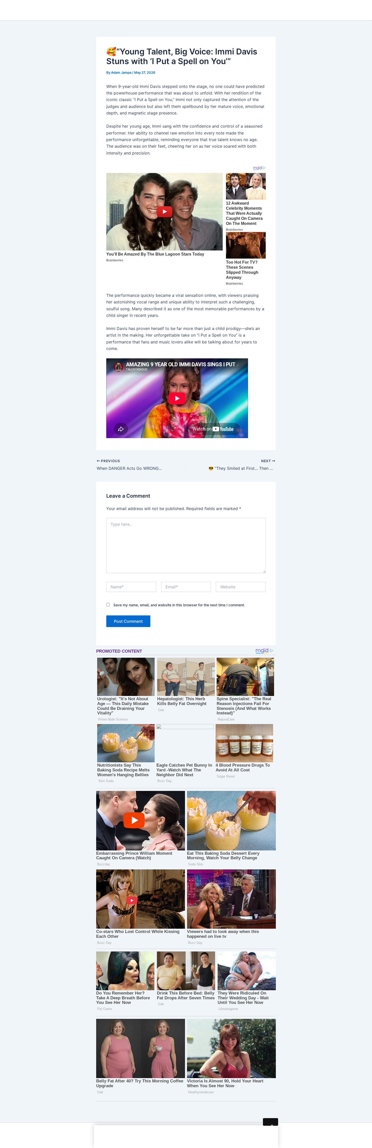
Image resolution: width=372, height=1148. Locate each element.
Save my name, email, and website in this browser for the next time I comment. (179, 605)
